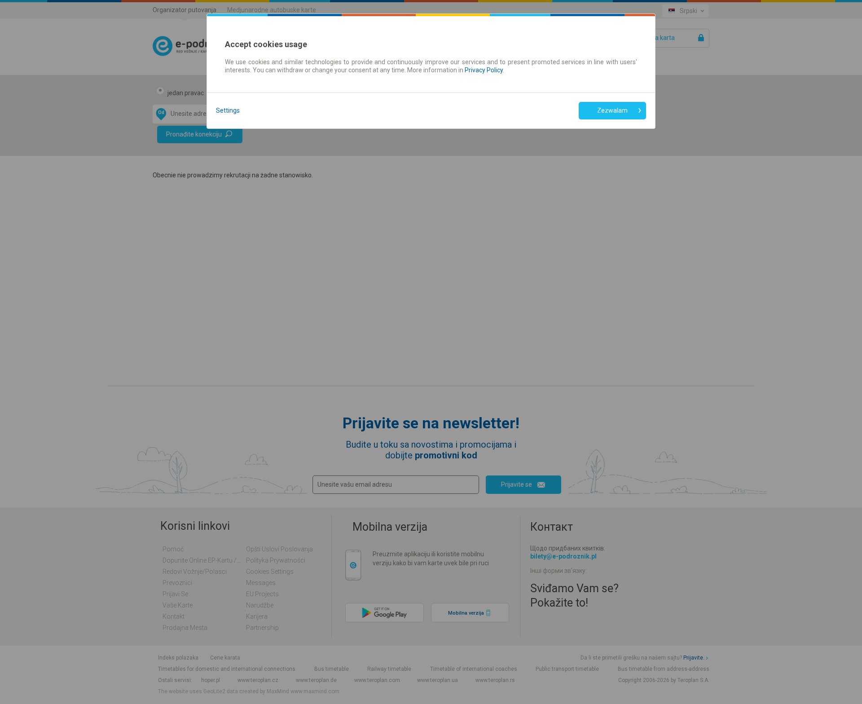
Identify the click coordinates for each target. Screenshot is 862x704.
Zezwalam (612, 110)
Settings (228, 110)
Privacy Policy (484, 70)
